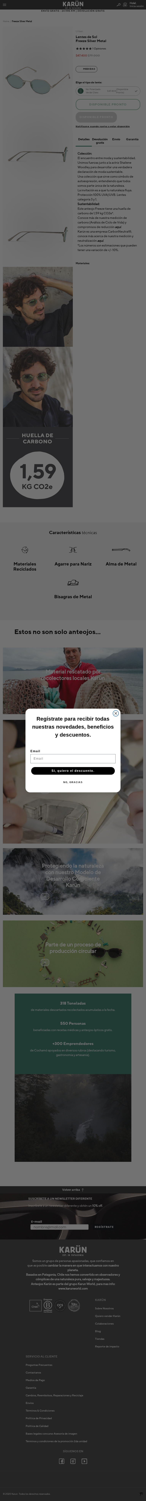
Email (35, 751)
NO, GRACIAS (73, 782)
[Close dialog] (116, 713)
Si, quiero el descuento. (73, 770)
